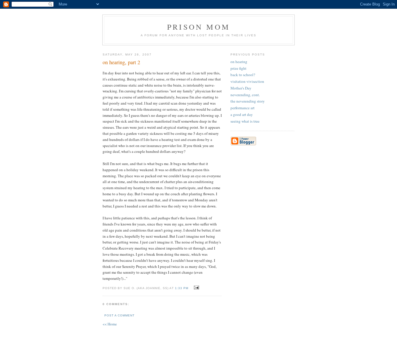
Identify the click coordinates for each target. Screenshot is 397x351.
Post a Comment (119, 315)
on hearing (238, 61)
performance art (242, 107)
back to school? (242, 74)
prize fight (238, 68)
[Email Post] (196, 287)
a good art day (241, 114)
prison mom (198, 27)
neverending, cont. (245, 94)
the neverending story (247, 101)
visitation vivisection (247, 81)
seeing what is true (245, 121)
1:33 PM (181, 288)
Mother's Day (240, 88)
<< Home (110, 324)
